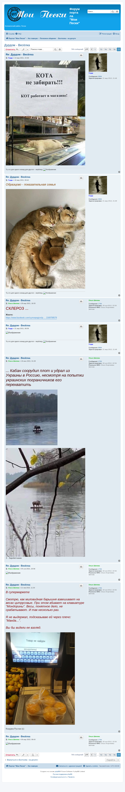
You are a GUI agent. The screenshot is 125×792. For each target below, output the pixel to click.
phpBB (57, 771)
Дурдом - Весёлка (17, 45)
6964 (100, 76)
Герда (91, 73)
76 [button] (114, 49)
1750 (100, 304)
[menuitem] (18, 34)
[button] (86, 49)
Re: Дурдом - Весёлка (19, 54)
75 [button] (110, 49)
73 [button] (101, 49)
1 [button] (95, 49)
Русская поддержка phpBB (62, 774)
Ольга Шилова (94, 300)
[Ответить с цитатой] (81, 55)
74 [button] (105, 49)
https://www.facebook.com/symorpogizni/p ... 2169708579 (31, 317)
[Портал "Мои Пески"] (37, 13)
